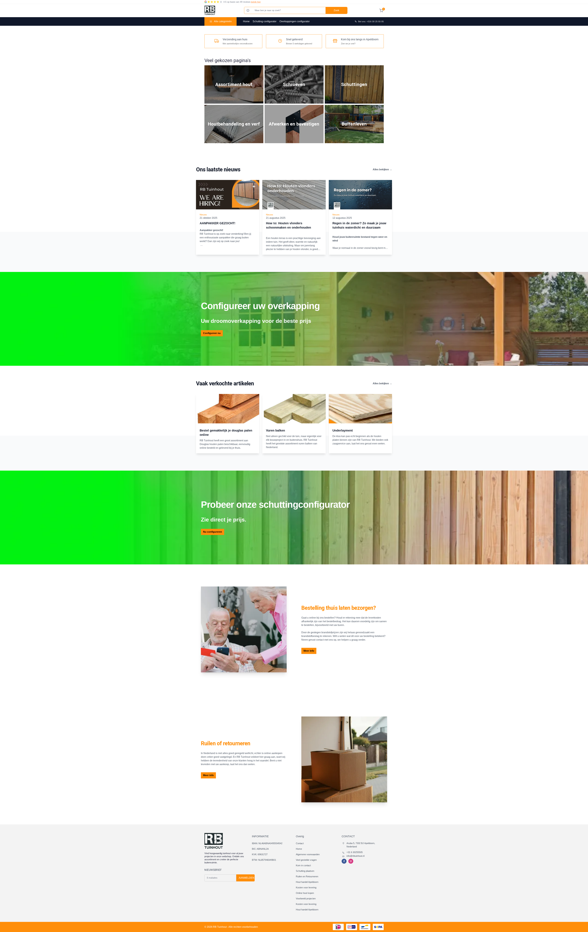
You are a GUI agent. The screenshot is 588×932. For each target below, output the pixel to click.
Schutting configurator (264, 21)
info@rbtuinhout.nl (355, 856)
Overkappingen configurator (294, 21)
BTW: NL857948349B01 (264, 860)
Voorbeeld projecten (306, 898)
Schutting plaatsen (305, 871)
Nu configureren (212, 532)
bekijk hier (256, 2)
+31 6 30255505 (355, 852)
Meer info (308, 650)
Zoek (336, 10)
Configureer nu (212, 333)
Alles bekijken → (382, 169)
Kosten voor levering (306, 887)
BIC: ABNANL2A (260, 849)
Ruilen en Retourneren (307, 876)
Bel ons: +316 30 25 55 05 (371, 21)
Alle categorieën (223, 21)
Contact (300, 843)
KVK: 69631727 (260, 854)
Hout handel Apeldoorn (307, 882)
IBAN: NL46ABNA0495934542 (267, 843)
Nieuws (203, 214)
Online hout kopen (305, 893)
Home (246, 21)
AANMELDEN (246, 878)
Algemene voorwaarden (308, 854)
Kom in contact (303, 865)
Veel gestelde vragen (306, 860)
